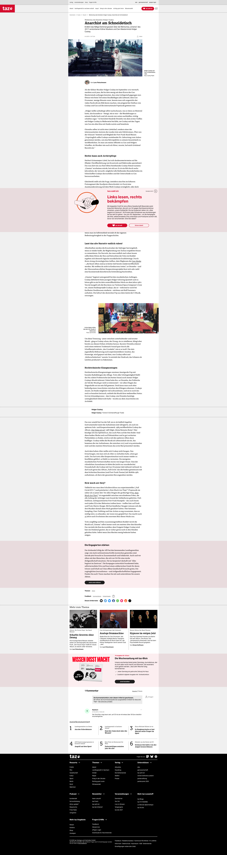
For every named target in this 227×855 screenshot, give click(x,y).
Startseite (72, 15)
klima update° (74, 804)
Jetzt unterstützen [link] (95, 582)
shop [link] (86, 2)
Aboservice (96, 827)
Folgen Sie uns (141, 757)
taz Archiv (140, 808)
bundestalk (73, 798)
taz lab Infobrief (97, 807)
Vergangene (119, 807)
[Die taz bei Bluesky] (151, 757)
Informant (118, 844)
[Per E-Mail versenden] (101, 600)
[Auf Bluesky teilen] (109, 600)
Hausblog (118, 770)
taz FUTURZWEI (142, 802)
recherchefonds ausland (145, 776)
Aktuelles (118, 767)
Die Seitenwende (120, 773)
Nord (71, 784)
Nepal (94, 776)
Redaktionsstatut (128, 841)
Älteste (140, 691)
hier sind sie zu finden (105, 701)
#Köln (93, 591)
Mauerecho (73, 807)
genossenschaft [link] (143, 2)
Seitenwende (147, 844)
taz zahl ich (141, 773)
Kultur (79, 15)
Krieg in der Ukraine (98, 778)
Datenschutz (126, 844)
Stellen (117, 776)
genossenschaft (142, 770)
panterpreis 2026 (143, 781)
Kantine (72, 828)
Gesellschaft (74, 773)
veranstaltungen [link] (79, 2)
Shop (71, 830)
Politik (72, 767)
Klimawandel (96, 784)
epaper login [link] (152, 2)
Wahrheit (73, 787)
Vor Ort (117, 801)
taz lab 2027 (119, 810)
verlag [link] (71, 2)
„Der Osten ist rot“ (98, 430)
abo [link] (136, 2)
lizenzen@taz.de (82, 843)
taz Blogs (140, 799)
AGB (140, 844)
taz (75, 756)
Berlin (71, 781)
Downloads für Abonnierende (102, 833)
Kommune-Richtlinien (141, 841)
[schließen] (155, 191)
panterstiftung (142, 778)
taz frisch (95, 801)
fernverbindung (75, 801)
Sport (71, 778)
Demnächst (118, 798)
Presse (117, 778)
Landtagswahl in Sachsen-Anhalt (101, 771)
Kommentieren (97, 596)
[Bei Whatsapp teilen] (117, 600)
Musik (84, 15)
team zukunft (96, 798)
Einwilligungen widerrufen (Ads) (125, 846)
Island (94, 767)
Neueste (134, 691)
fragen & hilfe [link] (92, 2)
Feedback (95, 824)
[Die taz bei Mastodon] (147, 757)
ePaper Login (96, 830)
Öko (71, 770)
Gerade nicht (149, 191)
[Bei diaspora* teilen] (121, 600)
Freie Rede (73, 810)
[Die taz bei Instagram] (156, 757)
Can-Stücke (136, 261)
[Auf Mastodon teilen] (105, 600)
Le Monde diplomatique (145, 805)
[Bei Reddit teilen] (125, 600)
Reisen (72, 825)
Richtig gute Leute (98, 781)
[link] (72, 8)
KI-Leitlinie (152, 841)
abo (138, 767)
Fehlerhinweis (107, 596)
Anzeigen (73, 833)
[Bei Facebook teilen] (113, 600)
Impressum (135, 844)
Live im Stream (120, 804)
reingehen (73, 813)
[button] (156, 8)
